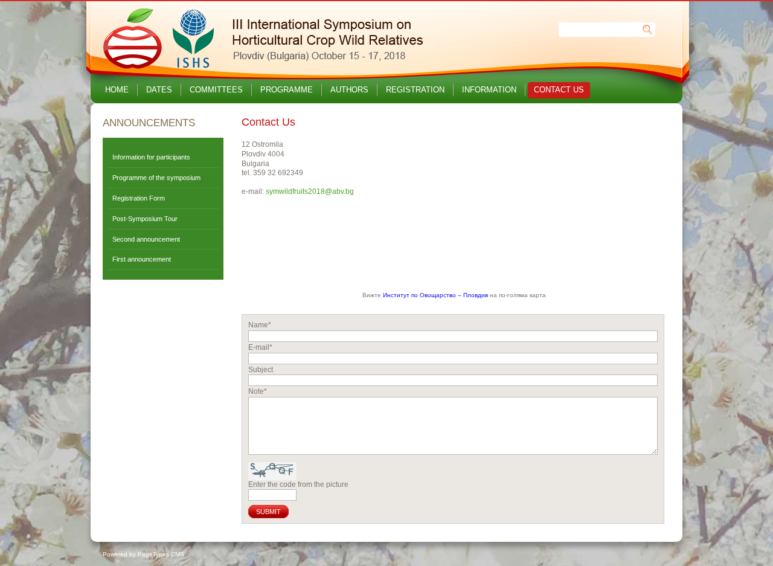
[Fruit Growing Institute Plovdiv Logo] (261, 69)
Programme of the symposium (156, 177)
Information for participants (151, 157)
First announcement (141, 259)
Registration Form (138, 198)
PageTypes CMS (161, 554)
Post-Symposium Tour (145, 218)
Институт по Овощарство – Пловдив (436, 295)
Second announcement (146, 239)
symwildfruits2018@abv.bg (310, 191)
